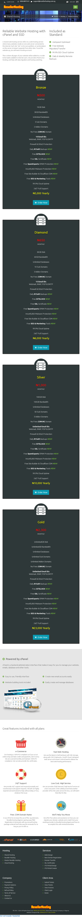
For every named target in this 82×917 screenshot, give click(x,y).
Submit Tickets (49, 882)
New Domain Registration (53, 857)
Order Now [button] (42, 203)
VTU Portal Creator (51, 868)
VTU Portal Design (50, 865)
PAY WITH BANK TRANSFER (10, 916)
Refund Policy (9, 890)
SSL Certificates (50, 863)
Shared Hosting (73, 16)
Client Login (10, 1)
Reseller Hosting (9, 857)
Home (56, 16)
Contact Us (8, 898)
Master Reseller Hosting (12, 860)
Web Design (49, 855)
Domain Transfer (50, 860)
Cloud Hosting (9, 863)
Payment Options (10, 885)
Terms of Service (9, 893)
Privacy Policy (8, 887)
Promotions (8, 882)
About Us (7, 895)
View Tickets (49, 885)
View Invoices (49, 887)
